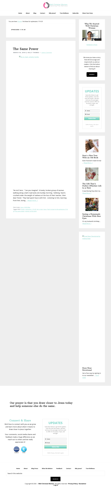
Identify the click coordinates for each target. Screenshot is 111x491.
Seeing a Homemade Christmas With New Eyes (91, 216)
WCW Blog (27, 207)
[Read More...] (88, 163)
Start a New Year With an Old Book (90, 156)
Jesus (22, 207)
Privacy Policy (73, 484)
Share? (92, 74)
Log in (56, 485)
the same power (19, 211)
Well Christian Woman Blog (55, 5)
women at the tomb (31, 211)
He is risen (40, 209)
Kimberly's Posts (92, 45)
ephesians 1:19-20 (30, 209)
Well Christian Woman (46, 484)
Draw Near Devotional (87, 369)
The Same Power (25, 49)
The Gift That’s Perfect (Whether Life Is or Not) (91, 186)
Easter (23, 209)
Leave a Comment (46, 52)
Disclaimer (82, 484)
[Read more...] (32, 200)
